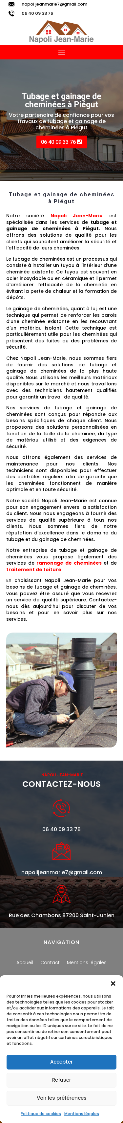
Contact (50, 963)
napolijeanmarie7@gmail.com (54, 4)
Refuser (61, 1079)
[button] (113, 983)
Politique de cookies (41, 1113)
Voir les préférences (62, 1097)
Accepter (61, 1061)
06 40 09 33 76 (37, 13)
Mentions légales (81, 1113)
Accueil (24, 963)
